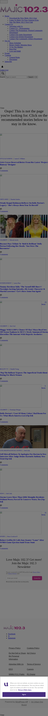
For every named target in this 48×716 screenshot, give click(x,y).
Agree (24, 694)
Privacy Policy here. (25, 690)
